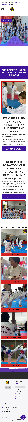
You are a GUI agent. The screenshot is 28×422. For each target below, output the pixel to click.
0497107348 (7, 411)
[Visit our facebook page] (9, 387)
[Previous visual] (2, 39)
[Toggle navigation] (2, 9)
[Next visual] (25, 39)
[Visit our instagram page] (6, 387)
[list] (20, 393)
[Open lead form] (23, 417)
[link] (20, 387)
